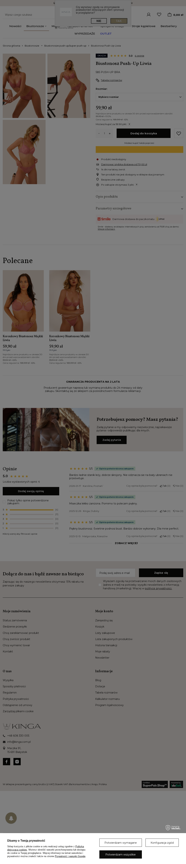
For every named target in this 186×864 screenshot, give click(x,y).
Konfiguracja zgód (162, 842)
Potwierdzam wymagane (120, 842)
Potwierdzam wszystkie (120, 854)
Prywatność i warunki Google (70, 856)
